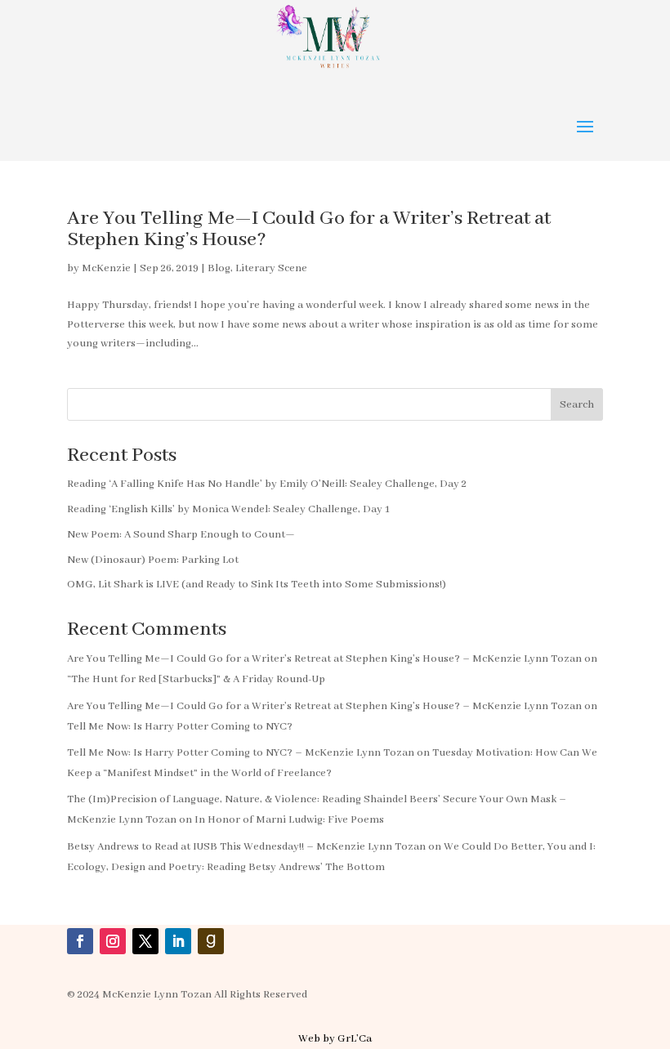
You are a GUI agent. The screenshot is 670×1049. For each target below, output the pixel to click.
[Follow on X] (145, 941)
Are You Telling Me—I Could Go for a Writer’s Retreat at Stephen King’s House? (309, 229)
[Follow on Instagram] (113, 941)
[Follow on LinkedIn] (178, 941)
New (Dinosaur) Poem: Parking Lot (153, 560)
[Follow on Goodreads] (211, 941)
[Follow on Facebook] (80, 941)
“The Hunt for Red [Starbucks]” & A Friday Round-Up (196, 679)
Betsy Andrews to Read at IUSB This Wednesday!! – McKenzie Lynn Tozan (246, 847)
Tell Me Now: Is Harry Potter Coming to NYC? (180, 727)
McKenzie (106, 268)
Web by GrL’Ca (335, 1039)
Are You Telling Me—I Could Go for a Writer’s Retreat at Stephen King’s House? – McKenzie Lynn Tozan (324, 659)
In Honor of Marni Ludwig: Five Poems (289, 820)
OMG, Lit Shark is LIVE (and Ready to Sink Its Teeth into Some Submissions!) (256, 584)
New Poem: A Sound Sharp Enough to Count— (181, 535)
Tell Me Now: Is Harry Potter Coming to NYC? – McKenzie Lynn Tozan (240, 753)
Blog (219, 268)
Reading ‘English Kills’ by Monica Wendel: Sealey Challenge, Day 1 (228, 509)
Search (577, 405)
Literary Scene (271, 268)
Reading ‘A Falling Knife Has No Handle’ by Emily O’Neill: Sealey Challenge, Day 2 (267, 484)
